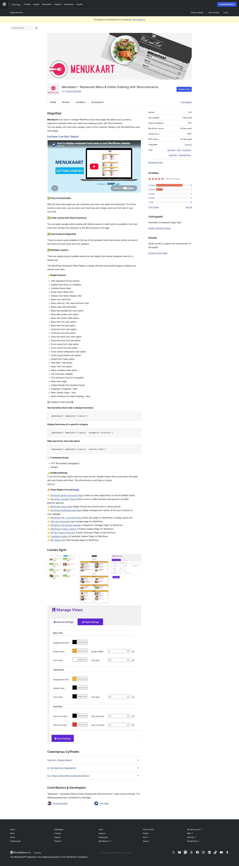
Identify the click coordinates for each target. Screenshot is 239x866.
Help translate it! (139, 19)
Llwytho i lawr (184, 89)
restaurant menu (185, 155)
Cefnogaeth (186, 102)
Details (53, 102)
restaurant (173, 155)
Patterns (57, 841)
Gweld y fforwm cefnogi (159, 228)
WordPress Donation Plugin (62, 499)
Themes (57, 833)
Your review (153, 207)
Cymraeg (37, 853)
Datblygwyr (103, 837)
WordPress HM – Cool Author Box (66, 517)
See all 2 (188, 145)
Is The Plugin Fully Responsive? (61, 768)
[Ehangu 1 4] (74, 557)
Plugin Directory (16, 12)
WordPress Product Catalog (63, 529)
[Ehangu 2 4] (106, 557)
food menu (187, 150)
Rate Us (51, 484)
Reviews (66, 102)
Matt (190, 833)
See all (189, 207)
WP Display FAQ (57, 540)
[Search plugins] (36, 27)
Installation (81, 102)
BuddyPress (193, 841)
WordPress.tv (105, 841)
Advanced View (155, 162)
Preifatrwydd (15, 841)
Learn (101, 829)
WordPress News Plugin (61, 506)
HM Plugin (74, 489)
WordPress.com (194, 829)
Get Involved (148, 829)
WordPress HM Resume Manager (65, 525)
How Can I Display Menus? (59, 760)
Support (102, 833)
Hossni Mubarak (73, 91)
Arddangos (58, 829)
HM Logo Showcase (59, 521)
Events (146, 833)
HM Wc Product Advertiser (62, 532)
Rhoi (146, 837)
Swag (146, 841)
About (12, 829)
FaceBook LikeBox (59, 536)
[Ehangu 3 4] (138, 557)
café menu (171, 150)
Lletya (12, 837)
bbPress (191, 837)
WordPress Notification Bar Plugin (65, 510)
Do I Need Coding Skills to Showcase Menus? (68, 776)
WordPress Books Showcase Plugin (66, 495)
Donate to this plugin (157, 253)
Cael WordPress (227, 4)
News (12, 833)
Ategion (57, 837)
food (179, 150)
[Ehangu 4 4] (138, 608)
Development (97, 102)
